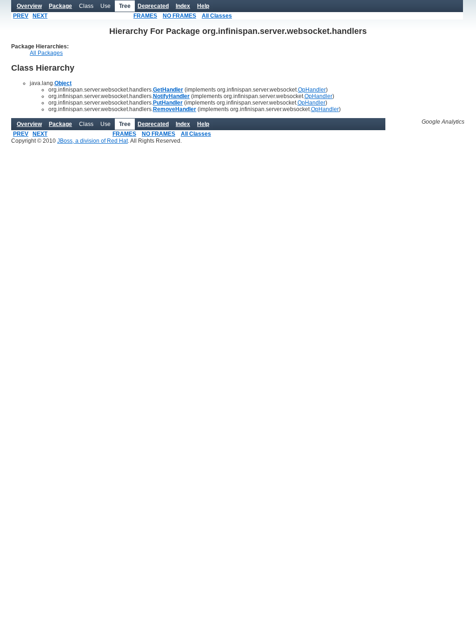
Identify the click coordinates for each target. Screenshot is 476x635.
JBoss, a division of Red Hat (92, 141)
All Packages (46, 53)
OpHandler (312, 89)
